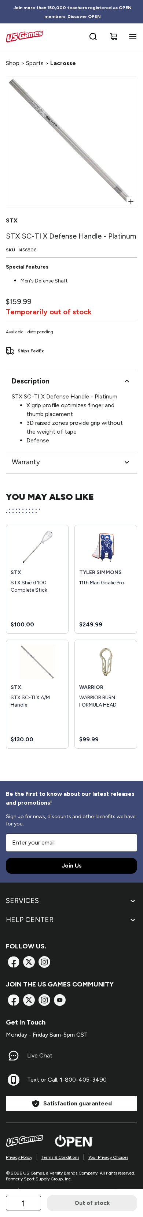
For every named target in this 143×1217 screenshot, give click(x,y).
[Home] (24, 36)
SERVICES (22, 900)
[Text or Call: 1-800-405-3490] (13, 1079)
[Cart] (113, 36)
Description (30, 381)
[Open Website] (74, 1141)
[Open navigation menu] (131, 36)
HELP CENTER (30, 919)
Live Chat (39, 1055)
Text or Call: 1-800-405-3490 (67, 1079)
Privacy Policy (19, 1157)
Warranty (26, 462)
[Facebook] (13, 962)
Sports (35, 63)
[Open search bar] (93, 36)
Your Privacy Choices (108, 1157)
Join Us (72, 865)
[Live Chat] (13, 1055)
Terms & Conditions (60, 1157)
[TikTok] (59, 1000)
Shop (12, 63)
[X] (29, 962)
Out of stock (92, 1202)
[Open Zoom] (130, 201)
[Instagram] (44, 962)
